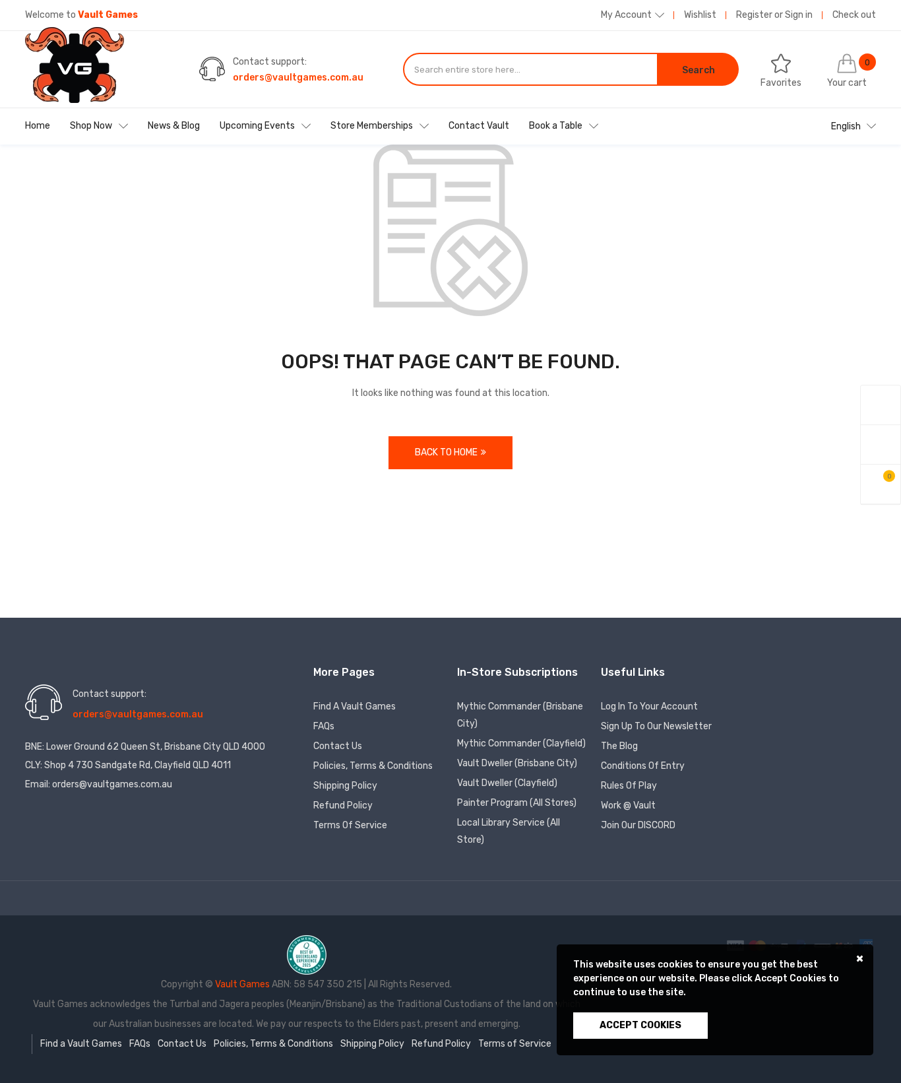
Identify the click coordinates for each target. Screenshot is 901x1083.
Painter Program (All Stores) (516, 802)
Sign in (799, 14)
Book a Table (555, 125)
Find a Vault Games (354, 706)
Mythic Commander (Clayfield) (521, 743)
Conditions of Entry (643, 765)
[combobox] (530, 69)
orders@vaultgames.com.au (298, 77)
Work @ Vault (628, 805)
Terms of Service (350, 825)
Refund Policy (343, 805)
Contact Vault (479, 125)
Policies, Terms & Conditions (373, 765)
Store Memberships (371, 125)
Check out (854, 14)
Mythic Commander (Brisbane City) (520, 715)
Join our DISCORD (638, 825)
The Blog (619, 746)
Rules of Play (629, 785)
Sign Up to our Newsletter (656, 726)
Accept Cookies (640, 1025)
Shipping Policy (345, 785)
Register (754, 14)
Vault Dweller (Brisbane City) (517, 763)
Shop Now (91, 125)
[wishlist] (880, 445)
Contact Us (337, 746)
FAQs (323, 726)
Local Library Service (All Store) (508, 831)
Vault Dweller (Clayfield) (507, 783)
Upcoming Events (257, 125)
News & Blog (174, 125)
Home (37, 125)
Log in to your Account (649, 706)
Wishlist (700, 14)
